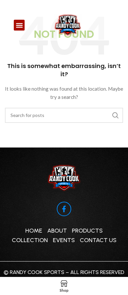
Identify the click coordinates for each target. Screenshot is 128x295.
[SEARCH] (115, 115)
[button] (19, 25)
